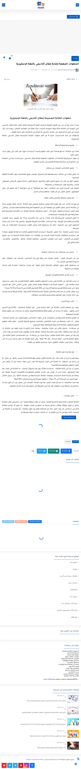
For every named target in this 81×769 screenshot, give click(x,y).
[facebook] (32, 765)
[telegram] (15, 765)
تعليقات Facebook (35, 521)
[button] (66, 451)
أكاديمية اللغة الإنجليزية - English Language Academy (42, 759)
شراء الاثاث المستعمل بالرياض (67, 610)
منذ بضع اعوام (60, 695)
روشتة (75, 569)
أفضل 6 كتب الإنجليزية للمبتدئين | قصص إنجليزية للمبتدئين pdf (46, 701)
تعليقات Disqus (8, 521)
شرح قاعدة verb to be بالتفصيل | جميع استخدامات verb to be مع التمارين (43, 724)
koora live (74, 589)
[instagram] (26, 765)
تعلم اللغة (74, 617)
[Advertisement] (40, 37)
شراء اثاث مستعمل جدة (69, 603)
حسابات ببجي (72, 583)
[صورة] (73, 699)
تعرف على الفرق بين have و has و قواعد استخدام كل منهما (48, 736)
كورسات (75, 58)
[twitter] (9, 765)
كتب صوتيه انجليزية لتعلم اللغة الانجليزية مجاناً (51, 748)
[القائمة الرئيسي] (77, 5)
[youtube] (4, 765)
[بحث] (3, 5)
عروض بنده (73, 562)
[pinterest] (20, 765)
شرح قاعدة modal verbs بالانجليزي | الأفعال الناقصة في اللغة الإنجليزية (44, 712)
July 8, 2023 (47, 679)
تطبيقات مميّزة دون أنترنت (68, 576)
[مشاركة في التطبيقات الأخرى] (33, 451)
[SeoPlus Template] (76, 759)
